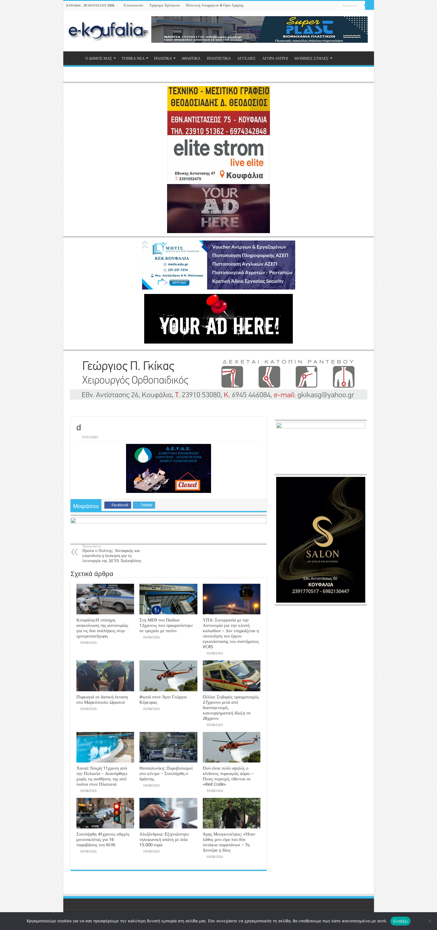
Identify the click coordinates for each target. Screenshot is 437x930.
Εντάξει (400, 921)
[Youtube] (328, 5)
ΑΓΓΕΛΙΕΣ (246, 58)
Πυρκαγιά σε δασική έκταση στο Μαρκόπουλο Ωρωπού (102, 699)
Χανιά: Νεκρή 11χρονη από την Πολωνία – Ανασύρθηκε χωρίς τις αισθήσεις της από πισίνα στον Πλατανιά (102, 776)
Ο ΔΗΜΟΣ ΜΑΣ (98, 58)
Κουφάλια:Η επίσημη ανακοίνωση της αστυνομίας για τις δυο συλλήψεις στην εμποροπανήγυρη (102, 628)
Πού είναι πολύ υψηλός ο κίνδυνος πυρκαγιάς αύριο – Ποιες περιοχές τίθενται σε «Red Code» (228, 776)
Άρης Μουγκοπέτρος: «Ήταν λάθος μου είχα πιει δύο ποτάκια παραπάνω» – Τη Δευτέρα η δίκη (229, 842)
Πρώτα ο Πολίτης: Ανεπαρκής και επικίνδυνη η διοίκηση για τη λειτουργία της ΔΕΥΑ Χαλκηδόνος (112, 553)
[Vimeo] (334, 5)
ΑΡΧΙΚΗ (74, 57)
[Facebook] (317, 5)
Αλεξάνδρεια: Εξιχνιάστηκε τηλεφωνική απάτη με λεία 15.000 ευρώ (164, 839)
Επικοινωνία (133, 5)
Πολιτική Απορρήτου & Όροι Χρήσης (215, 5)
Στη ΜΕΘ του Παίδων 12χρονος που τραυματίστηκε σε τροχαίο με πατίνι (166, 625)
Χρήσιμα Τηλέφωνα (164, 5)
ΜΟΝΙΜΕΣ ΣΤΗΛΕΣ (311, 58)
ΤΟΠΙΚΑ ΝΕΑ (133, 58)
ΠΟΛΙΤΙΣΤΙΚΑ (219, 58)
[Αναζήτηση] (369, 5)
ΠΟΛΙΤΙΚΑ (163, 58)
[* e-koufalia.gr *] (109, 30)
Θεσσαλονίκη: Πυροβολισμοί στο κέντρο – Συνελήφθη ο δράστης (166, 773)
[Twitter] (322, 5)
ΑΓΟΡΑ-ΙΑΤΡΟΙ (275, 58)
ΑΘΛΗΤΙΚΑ (190, 58)
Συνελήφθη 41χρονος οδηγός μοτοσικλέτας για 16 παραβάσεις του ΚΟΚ (103, 839)
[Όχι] (430, 921)
